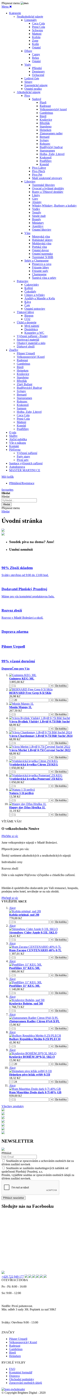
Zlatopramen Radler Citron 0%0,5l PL (34, 1021)
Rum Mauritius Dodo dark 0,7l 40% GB (35, 1092)
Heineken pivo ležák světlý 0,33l (29, 1074)
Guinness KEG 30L (21, 678)
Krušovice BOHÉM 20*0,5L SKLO (32, 1056)
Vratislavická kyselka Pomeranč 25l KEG (36, 778)
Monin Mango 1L (20, 707)
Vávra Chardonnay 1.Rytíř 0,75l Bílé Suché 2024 (40, 735)
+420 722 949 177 (13, 1276)
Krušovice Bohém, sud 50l (26, 1003)
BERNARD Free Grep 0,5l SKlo (30, 692)
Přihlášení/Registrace (21, 483)
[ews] (13, 1389)
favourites (7, 489)
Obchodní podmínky (21, 1379)
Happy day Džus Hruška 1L (27, 807)
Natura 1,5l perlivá (21, 793)
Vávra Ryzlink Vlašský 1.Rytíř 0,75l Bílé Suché (39, 721)
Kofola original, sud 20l (24, 914)
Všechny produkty (13, 1106)
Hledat (6, 511)
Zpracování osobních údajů (25, 1382)
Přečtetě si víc (10, 898)
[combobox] (19, 500)
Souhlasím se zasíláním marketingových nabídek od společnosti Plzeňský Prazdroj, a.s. (35, 1169)
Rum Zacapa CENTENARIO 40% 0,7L (35, 950)
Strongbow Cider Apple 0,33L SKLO (33, 932)
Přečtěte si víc (10, 836)
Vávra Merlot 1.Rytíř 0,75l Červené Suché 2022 (40, 750)
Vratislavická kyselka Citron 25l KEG (33, 764)
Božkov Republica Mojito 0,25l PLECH (34, 1039)
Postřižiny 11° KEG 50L (24, 968)
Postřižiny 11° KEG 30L (24, 985)
